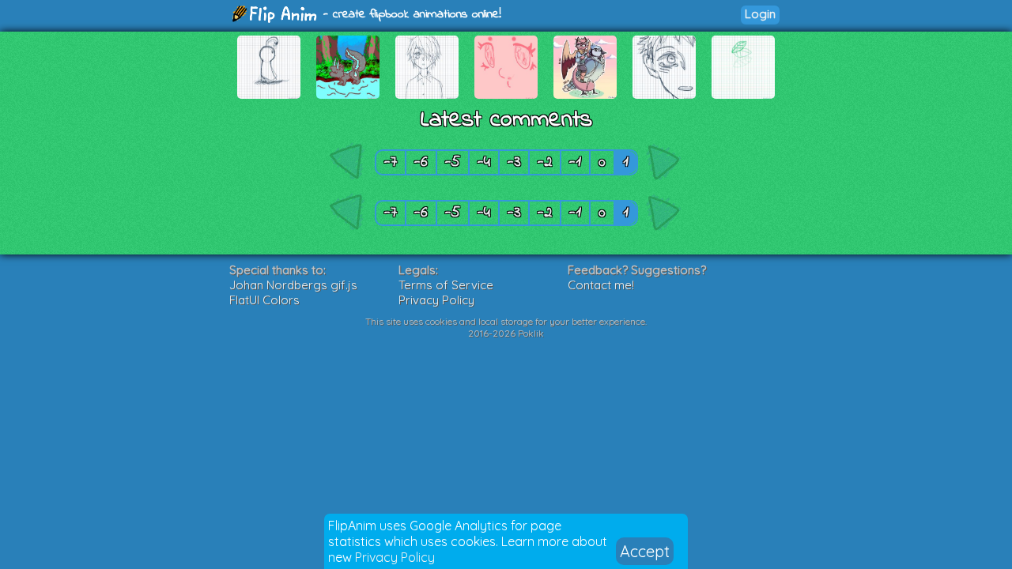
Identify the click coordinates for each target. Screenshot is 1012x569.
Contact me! (601, 284)
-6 (421, 162)
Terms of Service (445, 284)
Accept (645, 551)
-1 (575, 162)
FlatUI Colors (264, 299)
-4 (484, 162)
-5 (452, 162)
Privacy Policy (395, 557)
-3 (514, 162)
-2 (545, 162)
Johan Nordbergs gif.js (293, 284)
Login (760, 13)
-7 (390, 162)
